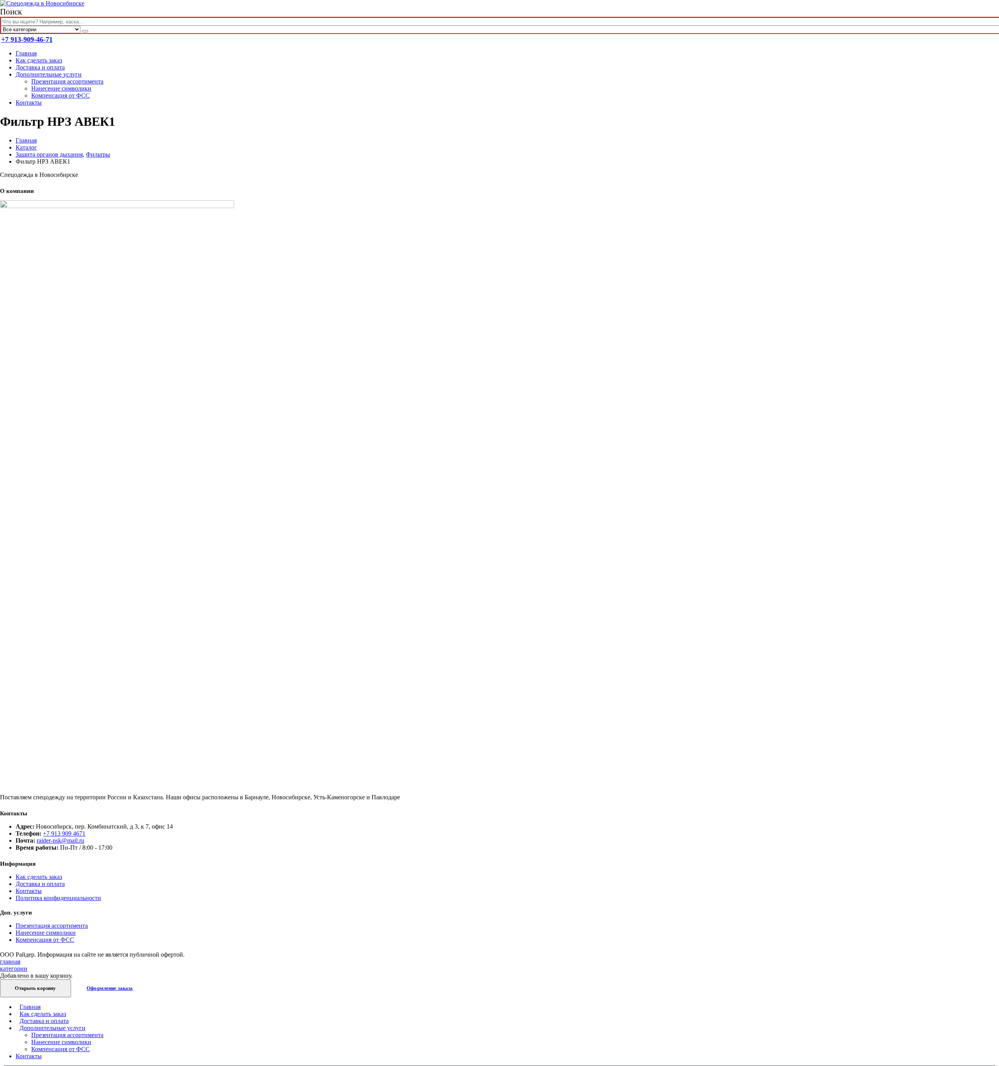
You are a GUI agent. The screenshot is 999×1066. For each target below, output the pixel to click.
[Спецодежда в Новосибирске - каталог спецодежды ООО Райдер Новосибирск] (42, 3)
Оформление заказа (110, 988)
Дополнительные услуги (49, 74)
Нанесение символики (61, 88)
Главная (26, 53)
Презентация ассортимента (67, 81)
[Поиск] (85, 31)
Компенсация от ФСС (60, 95)
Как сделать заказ (39, 60)
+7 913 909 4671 (64, 833)
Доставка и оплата (40, 67)
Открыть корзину (35, 988)
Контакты (29, 102)
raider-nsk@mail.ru (60, 840)
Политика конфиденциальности (58, 898)
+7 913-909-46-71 (27, 39)
